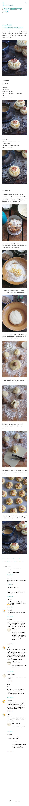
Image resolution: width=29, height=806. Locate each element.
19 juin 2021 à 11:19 (17, 700)
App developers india (12, 587)
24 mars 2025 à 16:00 (17, 742)
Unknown (9, 610)
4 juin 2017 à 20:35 (16, 630)
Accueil (8, 17)
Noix (22, 561)
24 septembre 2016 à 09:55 (14, 588)
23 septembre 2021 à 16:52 (16, 714)
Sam (8, 684)
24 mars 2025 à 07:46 (18, 734)
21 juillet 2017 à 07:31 (14, 647)
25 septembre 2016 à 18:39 (19, 599)
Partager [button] (4, 558)
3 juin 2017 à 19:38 (17, 619)
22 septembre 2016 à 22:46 (19, 578)
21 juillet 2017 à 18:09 (20, 674)
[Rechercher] (26, 2)
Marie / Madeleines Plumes (14, 569)
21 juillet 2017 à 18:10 (16, 663)
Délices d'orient (16, 628)
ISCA (8, 647)
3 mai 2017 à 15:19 (17, 610)
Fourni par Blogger (16, 801)
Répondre (10, 574)
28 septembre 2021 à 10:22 (18, 724)
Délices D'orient (7, 5)
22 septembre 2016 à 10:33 (13, 570)
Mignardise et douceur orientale (13, 561)
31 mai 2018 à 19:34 (14, 684)
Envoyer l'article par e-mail (14, 558)
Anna (8, 714)
